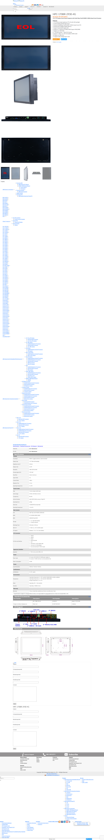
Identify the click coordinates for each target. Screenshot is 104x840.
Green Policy (30, 830)
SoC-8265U (5, 259)
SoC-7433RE (5, 257)
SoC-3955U (5, 241)
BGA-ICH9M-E (6, 209)
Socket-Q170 (5, 319)
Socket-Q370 (5, 320)
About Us (32, 6)
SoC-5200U (5, 245)
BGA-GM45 (5, 203)
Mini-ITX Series (29, 356)
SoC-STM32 (5, 297)
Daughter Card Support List (75, 763)
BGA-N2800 (5, 212)
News (37, 758)
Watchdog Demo (73, 766)
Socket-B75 (5, 300)
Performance (69, 794)
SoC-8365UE (5, 261)
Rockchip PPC (19, 194)
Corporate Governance (43, 823)
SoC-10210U (5, 226)
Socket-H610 (5, 314)
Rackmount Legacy (28, 416)
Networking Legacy (28, 398)
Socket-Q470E (6, 323)
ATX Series (28, 348)
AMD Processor (31, 362)
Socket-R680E (6, 332)
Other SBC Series (29, 371)
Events (37, 760)
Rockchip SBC (19, 183)
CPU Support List (73, 761)
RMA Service (5, 833)
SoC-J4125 (5, 272)
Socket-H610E (6, 316)
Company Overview (24, 758)
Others (16, 225)
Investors (39, 6)
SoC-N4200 (5, 281)
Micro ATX (68, 786)
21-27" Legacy (21, 433)
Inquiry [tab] (25, 444)
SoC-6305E (5, 251)
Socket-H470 (5, 312)
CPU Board (22, 188)
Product (15, 6)
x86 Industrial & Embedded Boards (72, 779)
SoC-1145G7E (6, 229)
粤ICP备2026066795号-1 (52, 773)
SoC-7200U (5, 254)
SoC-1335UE (5, 232)
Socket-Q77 (5, 328)
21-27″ (67, 807)
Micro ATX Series (29, 352)
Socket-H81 (5, 317)
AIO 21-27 (18, 427)
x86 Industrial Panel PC (8, 427)
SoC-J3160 (5, 268)
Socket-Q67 (5, 325)
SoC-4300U (5, 244)
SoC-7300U (5, 255)
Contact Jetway (23, 763)
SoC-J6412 (5, 274)
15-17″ (67, 805)
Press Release (30, 827)
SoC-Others (5, 286)
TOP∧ (89, 454)
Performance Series (26, 404)
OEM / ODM (23, 770)
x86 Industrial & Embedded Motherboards (12, 359)
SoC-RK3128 (5, 290)
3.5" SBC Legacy (31, 346)
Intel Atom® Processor (33, 339)
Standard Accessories (25, 446)
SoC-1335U (5, 230)
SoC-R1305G (5, 287)
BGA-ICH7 (5, 206)
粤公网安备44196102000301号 (52, 775)
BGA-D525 (5, 200)
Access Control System (20, 219)
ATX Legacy (30, 351)
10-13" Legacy (21, 420)
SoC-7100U (5, 252)
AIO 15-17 (18, 422)
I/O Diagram (34, 446)
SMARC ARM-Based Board (31, 378)
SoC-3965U (5, 242)
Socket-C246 (5, 304)
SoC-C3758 (5, 262)
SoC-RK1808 (5, 288)
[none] (82, 823)
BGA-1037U (5, 197)
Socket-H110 (5, 306)
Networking (69, 798)
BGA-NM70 (5, 215)
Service (20, 6)
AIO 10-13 (18, 417)
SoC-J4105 (5, 271)
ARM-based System (22, 191)
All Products (55, 758)
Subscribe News (5, 837)
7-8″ (67, 802)
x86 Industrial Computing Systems (10, 398)
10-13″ (67, 804)
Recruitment (51, 6)
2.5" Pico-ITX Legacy (32, 341)
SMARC (29, 380)
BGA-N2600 (5, 210)
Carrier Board (23, 187)
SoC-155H (5, 233)
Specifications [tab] (16, 444)
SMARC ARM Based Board (24, 186)
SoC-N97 (4, 284)
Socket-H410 (5, 309)
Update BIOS (72, 760)
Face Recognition (16, 217)
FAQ (70, 769)
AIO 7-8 (18, 435)
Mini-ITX (68, 785)
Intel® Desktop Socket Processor (35, 349)
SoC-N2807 (5, 275)
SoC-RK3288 (5, 291)
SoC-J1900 (5, 267)
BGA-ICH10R (5, 204)
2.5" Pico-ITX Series (30, 338)
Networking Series (26, 393)
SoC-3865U (5, 239)
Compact (68, 792)
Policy (21, 761)
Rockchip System (20, 190)
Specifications (16, 446)
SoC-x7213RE (5, 299)
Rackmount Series (26, 412)
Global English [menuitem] (20, 5)
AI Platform (68, 799)
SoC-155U (5, 235)
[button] (14, 3)
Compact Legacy (27, 391)
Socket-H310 (5, 307)
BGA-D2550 (5, 199)
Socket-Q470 (5, 322)
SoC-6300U (5, 249)
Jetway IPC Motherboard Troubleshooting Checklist (13, 831)
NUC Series (24, 400)
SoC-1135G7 (5, 228)
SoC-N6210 (5, 283)
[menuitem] (20, 5)
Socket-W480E (6, 333)
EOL (3, 216)
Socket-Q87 (5, 329)
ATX (67, 788)
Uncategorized (6, 336)
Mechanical (40, 446)
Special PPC (15, 220)
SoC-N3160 (5, 278)
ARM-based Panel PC (71, 814)
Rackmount (69, 795)
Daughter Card (31, 375)
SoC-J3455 (5, 270)
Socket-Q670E (6, 326)
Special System (16, 223)
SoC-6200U (5, 248)
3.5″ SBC (68, 782)
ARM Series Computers (8, 189)
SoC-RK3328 (5, 294)
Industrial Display (19, 222)
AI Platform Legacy (28, 385)
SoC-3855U (5, 238)
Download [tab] (21, 444)
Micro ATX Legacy (32, 355)
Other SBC (68, 789)
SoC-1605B (5, 236)
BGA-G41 (5, 202)
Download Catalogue (74, 758)
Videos (38, 761)
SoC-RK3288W (6, 293)
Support (26, 6)
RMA (70, 767)
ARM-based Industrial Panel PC (25, 196)
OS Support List (72, 764)
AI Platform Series (26, 381)
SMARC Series (19, 193)
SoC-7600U (5, 258)
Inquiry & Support (6, 836)
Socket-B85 (5, 303)
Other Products (6, 221)
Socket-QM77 (6, 330)
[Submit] (15, 11)
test (3, 335)
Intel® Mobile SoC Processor (34, 343)
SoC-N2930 (5, 277)
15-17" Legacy (58, 42)
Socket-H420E (6, 310)
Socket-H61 (5, 313)
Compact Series (25, 387)
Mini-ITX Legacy (31, 364)
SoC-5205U (5, 246)
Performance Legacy (28, 410)
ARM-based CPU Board (23, 184)
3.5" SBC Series (29, 342)
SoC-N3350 (5, 280)
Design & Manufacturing (25, 767)
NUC (27, 365)
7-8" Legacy (21, 438)
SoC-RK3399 (5, 296)
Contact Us (45, 6)
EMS (21, 768)
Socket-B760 (5, 301)
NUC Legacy (30, 370)
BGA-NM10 (5, 213)
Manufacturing (23, 760)
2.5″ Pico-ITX (69, 781)
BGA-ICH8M (5, 207)
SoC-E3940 (5, 264)
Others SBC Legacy (32, 377)
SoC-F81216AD (6, 265)
